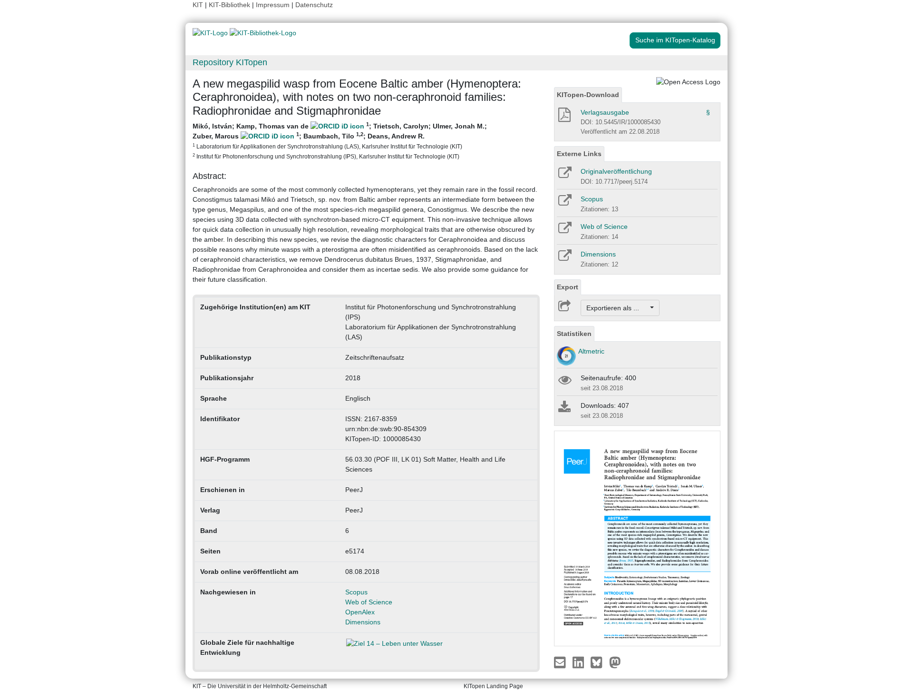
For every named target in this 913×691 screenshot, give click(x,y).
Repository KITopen (230, 62)
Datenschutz (314, 5)
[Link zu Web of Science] (564, 231)
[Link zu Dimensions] (564, 258)
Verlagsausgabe (605, 112)
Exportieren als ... (617, 308)
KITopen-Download (588, 95)
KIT (198, 5)
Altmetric (591, 351)
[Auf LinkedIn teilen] (579, 661)
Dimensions (362, 622)
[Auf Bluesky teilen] (599, 661)
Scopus (356, 592)
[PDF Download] (564, 117)
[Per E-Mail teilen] (561, 661)
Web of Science (368, 602)
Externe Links (579, 154)
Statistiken (574, 333)
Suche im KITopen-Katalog (675, 40)
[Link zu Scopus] (564, 203)
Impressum (273, 5)
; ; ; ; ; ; (340, 140)
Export (567, 287)
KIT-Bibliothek (230, 5)
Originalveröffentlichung (616, 171)
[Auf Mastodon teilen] (615, 661)
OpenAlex (360, 612)
